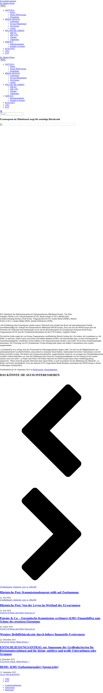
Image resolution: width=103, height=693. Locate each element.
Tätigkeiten (14, 39)
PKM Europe (38, 370)
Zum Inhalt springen (8, 1)
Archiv (13, 28)
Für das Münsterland (18, 24)
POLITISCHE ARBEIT (14, 30)
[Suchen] (1, 111)
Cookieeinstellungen (13, 685)
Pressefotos (14, 17)
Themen (13, 37)
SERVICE (9, 42)
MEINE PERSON (12, 19)
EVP (7, 53)
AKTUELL (10, 10)
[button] (51, 431)
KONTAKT (10, 49)
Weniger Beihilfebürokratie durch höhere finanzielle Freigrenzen (42, 634)
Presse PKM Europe (18, 15)
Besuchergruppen (17, 44)
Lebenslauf (14, 21)
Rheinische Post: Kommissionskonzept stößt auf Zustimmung (39, 592)
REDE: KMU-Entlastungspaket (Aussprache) (29, 667)
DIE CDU (14, 35)
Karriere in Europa (17, 46)
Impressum (9, 690)
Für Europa (14, 26)
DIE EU (13, 33)
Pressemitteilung (50, 370)
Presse (12, 12)
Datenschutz (10, 687)
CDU (7, 51)
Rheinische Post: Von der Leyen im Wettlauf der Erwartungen (40, 605)
